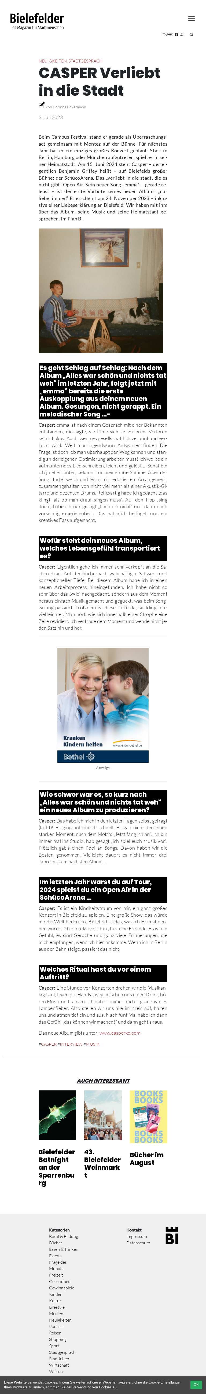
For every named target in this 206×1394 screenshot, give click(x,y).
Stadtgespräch (85, 61)
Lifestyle (57, 1307)
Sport (54, 1345)
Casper (49, 1044)
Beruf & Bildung (63, 1236)
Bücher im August (147, 1158)
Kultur (55, 1300)
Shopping (58, 1339)
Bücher (55, 1242)
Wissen (56, 1371)
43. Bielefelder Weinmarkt (102, 1163)
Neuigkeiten (53, 61)
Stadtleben (59, 1358)
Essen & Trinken (63, 1249)
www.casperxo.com (120, 1033)
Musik (93, 1044)
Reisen (55, 1333)
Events (55, 1255)
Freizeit (56, 1275)
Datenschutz (138, 1242)
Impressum (136, 1236)
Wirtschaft (59, 1365)
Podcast (56, 1326)
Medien (56, 1313)
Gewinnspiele (61, 1287)
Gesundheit (60, 1281)
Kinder (55, 1294)
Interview (71, 1044)
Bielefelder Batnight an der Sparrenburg (57, 1167)
